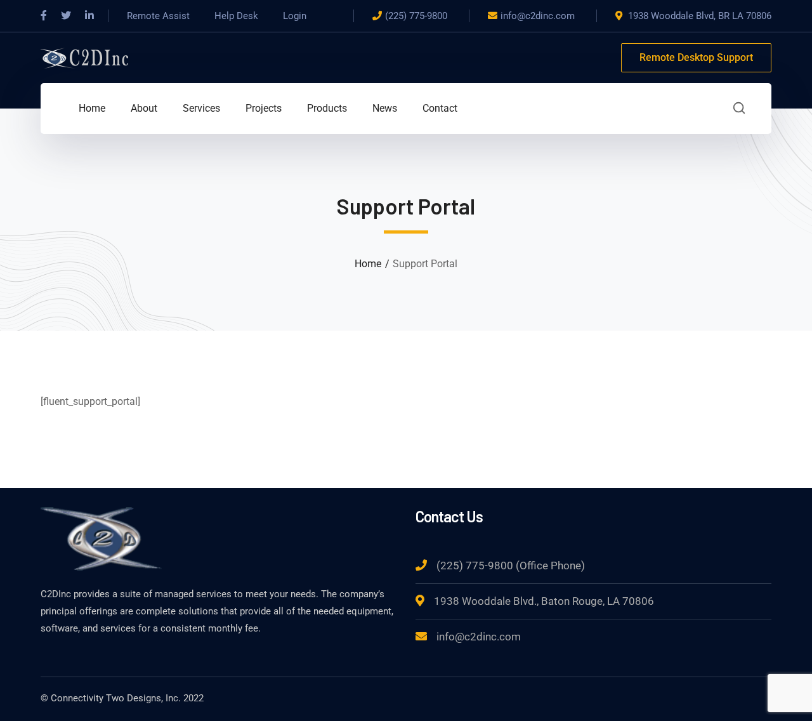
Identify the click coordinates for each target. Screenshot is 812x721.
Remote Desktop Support (696, 57)
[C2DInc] (85, 57)
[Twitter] (66, 16)
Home (368, 264)
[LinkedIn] (89, 16)
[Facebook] (44, 16)
